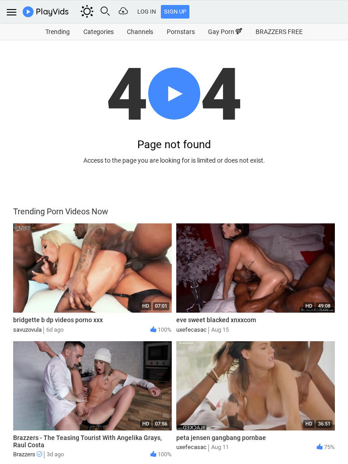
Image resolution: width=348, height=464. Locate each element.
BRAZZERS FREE (279, 31)
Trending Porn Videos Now (60, 211)
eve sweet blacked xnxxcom (216, 320)
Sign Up (175, 11)
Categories (98, 31)
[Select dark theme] (87, 11)
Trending (57, 31)
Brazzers (25, 454)
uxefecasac (191, 329)
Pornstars (181, 31)
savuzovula (27, 329)
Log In (146, 11)
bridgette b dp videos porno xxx (58, 320)
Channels (140, 31)
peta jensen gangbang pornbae (221, 437)
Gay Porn (222, 31)
